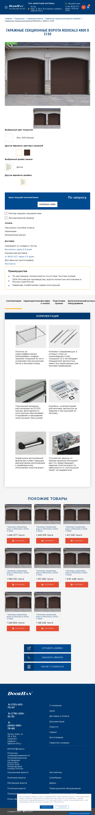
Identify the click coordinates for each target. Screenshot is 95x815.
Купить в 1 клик (47, 204)
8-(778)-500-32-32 (15, 715)
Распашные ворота (17, 783)
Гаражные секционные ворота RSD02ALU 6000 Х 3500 (18, 529)
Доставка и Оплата (59, 716)
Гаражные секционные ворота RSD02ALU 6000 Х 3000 (76, 573)
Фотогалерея (56, 738)
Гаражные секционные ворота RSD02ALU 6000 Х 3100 (47, 573)
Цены (52, 711)
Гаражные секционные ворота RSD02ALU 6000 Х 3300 (76, 529)
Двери (52, 783)
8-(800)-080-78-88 (14, 725)
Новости (53, 727)
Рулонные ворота (16, 778)
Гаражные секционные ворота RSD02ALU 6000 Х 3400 (47, 529)
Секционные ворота (17, 772)
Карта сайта (12, 762)
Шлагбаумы (55, 778)
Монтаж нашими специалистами (25, 214)
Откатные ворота (16, 788)
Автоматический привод (21, 218)
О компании (55, 706)
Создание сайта (14, 811)
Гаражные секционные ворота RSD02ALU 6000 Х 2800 (47, 617)
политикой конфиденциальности (32, 800)
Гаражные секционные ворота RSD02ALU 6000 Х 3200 (18, 573)
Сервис (53, 732)
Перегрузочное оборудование (65, 788)
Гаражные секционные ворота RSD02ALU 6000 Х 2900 (18, 617)
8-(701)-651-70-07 (17, 9)
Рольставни (13, 799)
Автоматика (55, 772)
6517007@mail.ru (15, 749)
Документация (56, 722)
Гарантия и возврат (59, 743)
